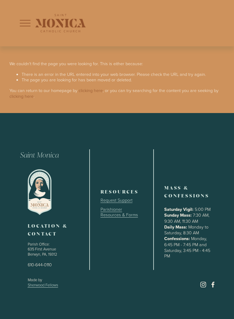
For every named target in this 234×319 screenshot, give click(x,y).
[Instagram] (203, 285)
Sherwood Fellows (43, 285)
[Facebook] (213, 285)
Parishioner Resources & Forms (119, 212)
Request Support (117, 200)
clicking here (91, 90)
